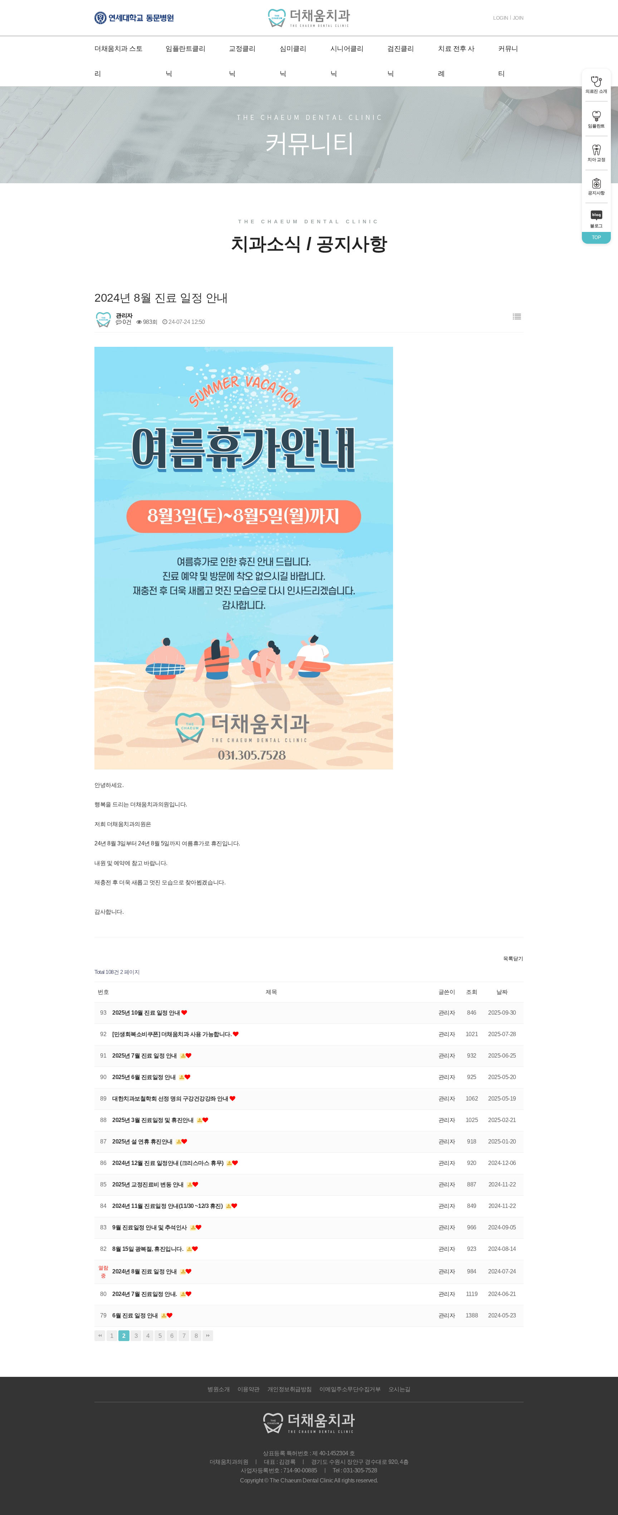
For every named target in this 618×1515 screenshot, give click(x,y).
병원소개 (218, 1389)
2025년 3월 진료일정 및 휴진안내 (153, 1120)
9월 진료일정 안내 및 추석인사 (150, 1227)
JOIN (518, 18)
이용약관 (248, 1389)
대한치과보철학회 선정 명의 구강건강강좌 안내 (171, 1099)
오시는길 (399, 1389)
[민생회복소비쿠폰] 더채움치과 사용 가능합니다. (172, 1034)
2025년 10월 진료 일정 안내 (146, 1013)
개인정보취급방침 (290, 1389)
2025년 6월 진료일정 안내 (144, 1077)
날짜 (501, 992)
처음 (99, 1335)
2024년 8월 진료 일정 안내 (145, 1271)
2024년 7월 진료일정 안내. (145, 1294)
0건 (126, 322)
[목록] (516, 317)
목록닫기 (513, 958)
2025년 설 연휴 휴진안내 (143, 1141)
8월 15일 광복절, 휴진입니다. (148, 1249)
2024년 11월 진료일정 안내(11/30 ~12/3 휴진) (168, 1206)
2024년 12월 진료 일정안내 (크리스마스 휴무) (168, 1163)
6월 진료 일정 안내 (135, 1315)
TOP (596, 237)
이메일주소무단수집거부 (350, 1389)
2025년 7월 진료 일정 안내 (145, 1056)
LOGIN (500, 18)
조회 (471, 992)
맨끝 (207, 1335)
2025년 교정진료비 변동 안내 (148, 1184)
